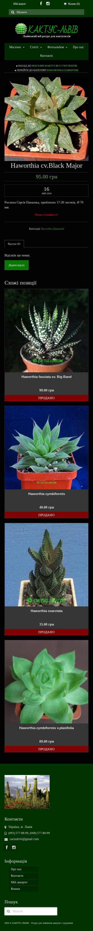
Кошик (15, 888)
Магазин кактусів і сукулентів (54, 65)
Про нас (78, 47)
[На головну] (27, 791)
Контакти (46, 55)
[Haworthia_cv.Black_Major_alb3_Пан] (46, 118)
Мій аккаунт (19, 882)
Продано (46, 398)
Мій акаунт (19, 3)
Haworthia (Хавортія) (62, 70)
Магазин (13, 47)
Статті (32, 47)
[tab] (14, 243)
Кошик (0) (73, 3)
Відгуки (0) (14, 243)
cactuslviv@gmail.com (24, 839)
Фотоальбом (53, 47)
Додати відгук (17, 265)
